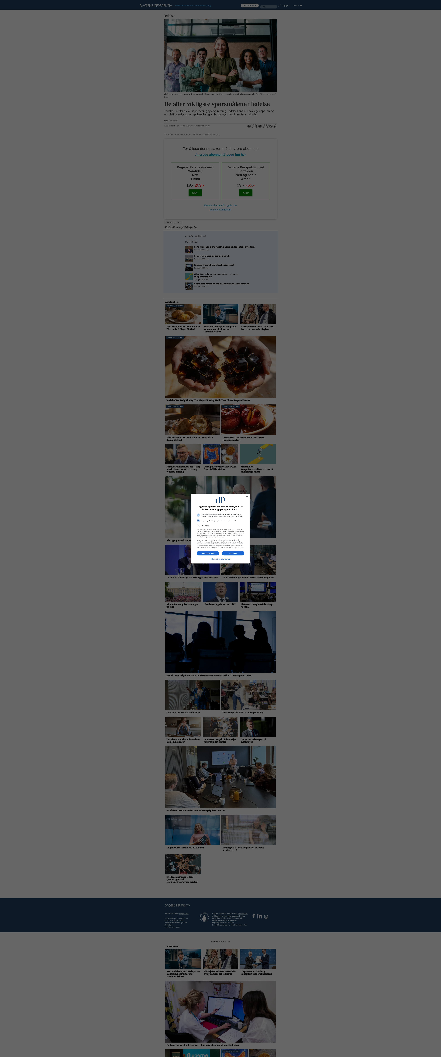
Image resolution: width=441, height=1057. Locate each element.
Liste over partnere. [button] (217, 537)
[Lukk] (247, 496)
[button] (220, 525)
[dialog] (220, 528)
